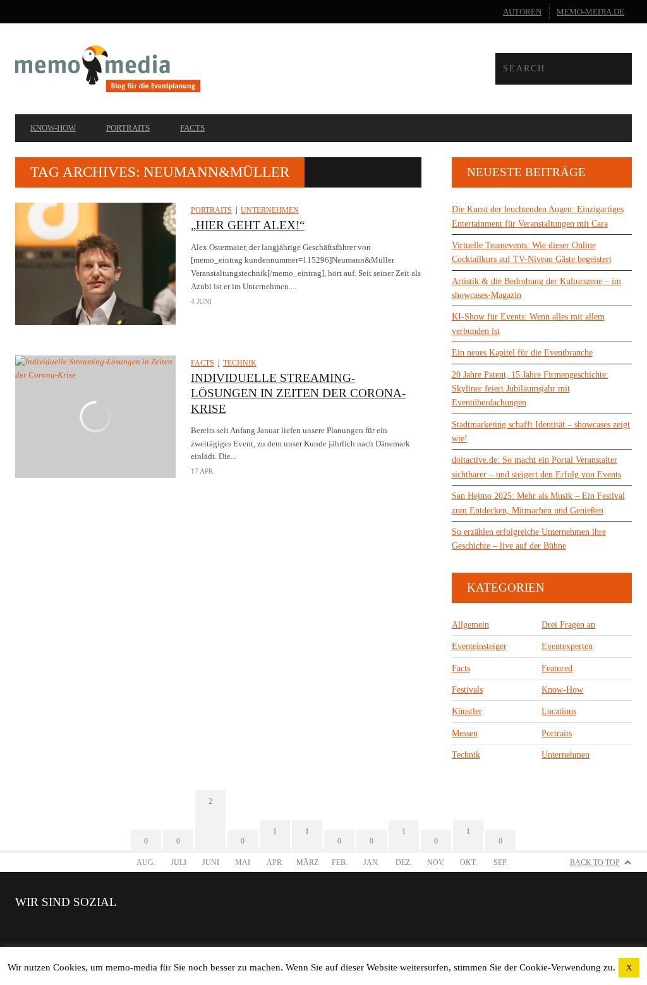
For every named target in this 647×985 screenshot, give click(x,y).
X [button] (629, 967)
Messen (465, 733)
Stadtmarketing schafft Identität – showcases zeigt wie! (541, 431)
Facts (192, 128)
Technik (240, 363)
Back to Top (595, 862)
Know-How (53, 128)
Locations (558, 711)
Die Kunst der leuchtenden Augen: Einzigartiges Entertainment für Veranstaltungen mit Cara (538, 216)
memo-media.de (590, 11)
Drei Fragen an (568, 625)
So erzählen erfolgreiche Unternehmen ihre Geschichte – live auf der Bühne (529, 539)
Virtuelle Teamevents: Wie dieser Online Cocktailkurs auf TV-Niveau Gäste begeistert (532, 252)
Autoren (522, 11)
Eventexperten (567, 646)
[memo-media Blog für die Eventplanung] (169, 68)
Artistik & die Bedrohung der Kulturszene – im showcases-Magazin (536, 288)
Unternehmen (270, 210)
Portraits (128, 128)
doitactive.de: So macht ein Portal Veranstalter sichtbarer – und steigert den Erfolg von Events (536, 467)
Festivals (467, 690)
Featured (556, 668)
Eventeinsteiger (479, 646)
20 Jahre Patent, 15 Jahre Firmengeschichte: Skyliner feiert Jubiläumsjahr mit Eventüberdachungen (530, 389)
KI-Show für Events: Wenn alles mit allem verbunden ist (528, 323)
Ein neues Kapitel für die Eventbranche (522, 352)
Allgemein (470, 625)
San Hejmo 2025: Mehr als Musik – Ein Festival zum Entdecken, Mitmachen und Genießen (538, 503)
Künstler (467, 711)
